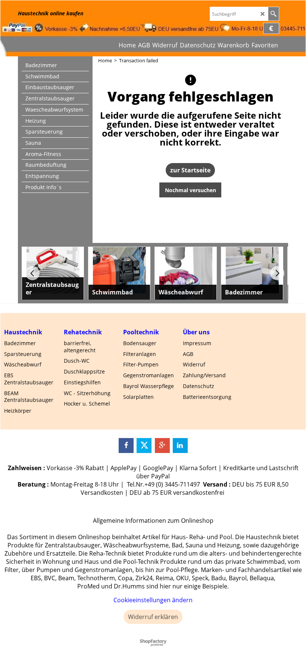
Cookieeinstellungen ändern (153, 600)
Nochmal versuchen (190, 190)
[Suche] (273, 14)
